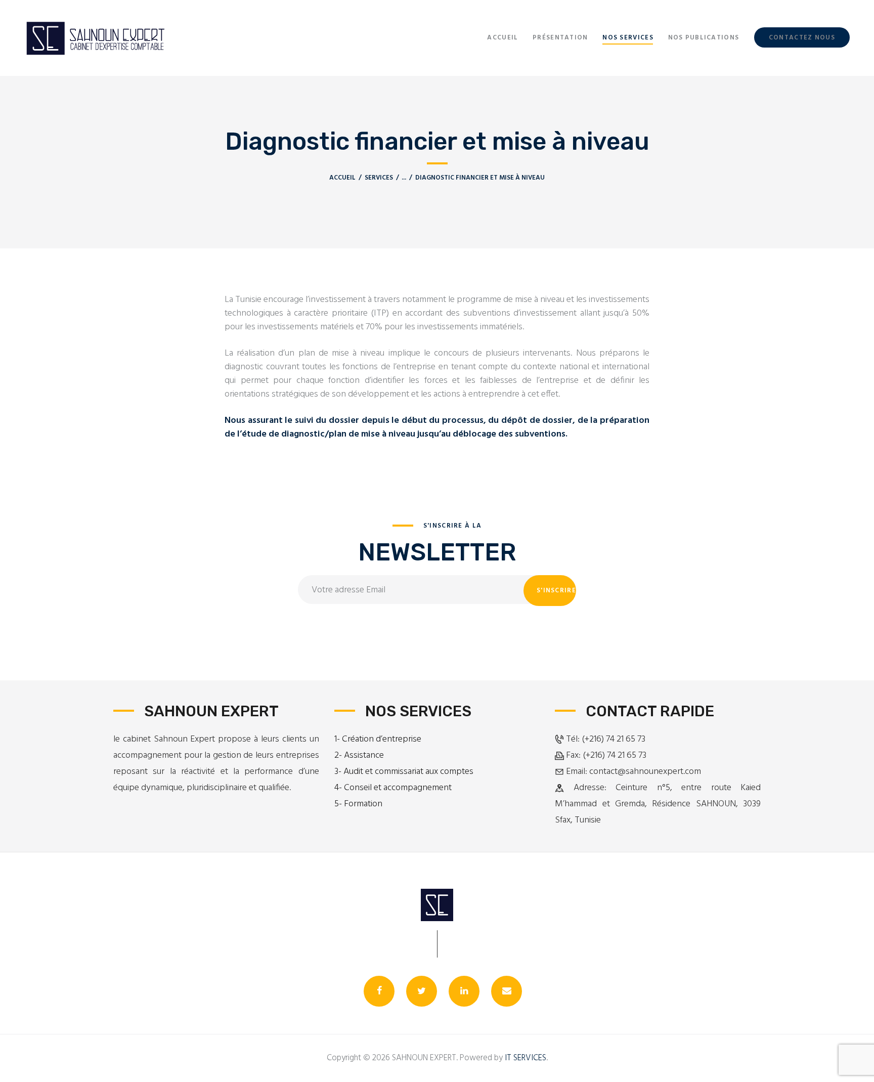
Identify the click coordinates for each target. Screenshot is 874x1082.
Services (379, 177)
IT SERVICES (525, 1058)
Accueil (342, 178)
